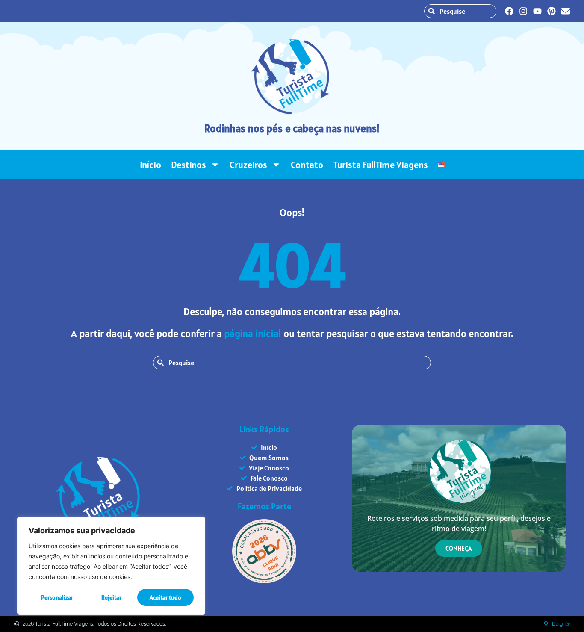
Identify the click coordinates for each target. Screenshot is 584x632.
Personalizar (57, 597)
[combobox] (460, 11)
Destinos (188, 165)
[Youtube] (537, 11)
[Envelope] (565, 11)
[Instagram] (523, 11)
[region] (111, 566)
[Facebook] (509, 11)
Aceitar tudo (165, 597)
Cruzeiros (248, 165)
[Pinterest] (551, 11)
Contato (307, 165)
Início (150, 165)
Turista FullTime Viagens (380, 165)
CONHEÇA (458, 548)
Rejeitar (111, 597)
